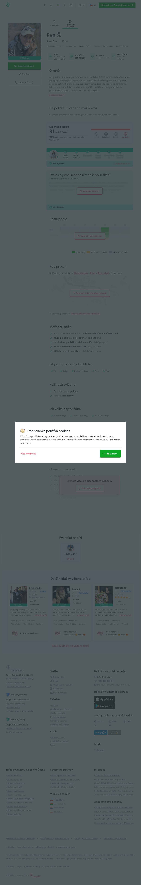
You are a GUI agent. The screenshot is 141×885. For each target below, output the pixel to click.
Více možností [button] (28, 453)
